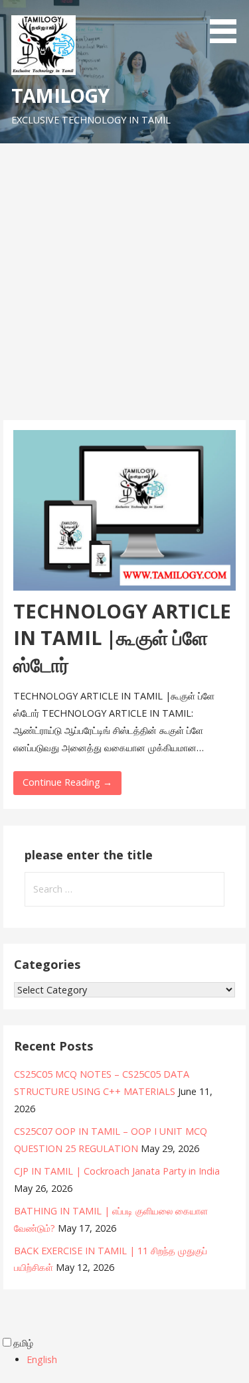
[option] (138, 1359)
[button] (228, 24)
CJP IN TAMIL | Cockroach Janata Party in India (117, 1171)
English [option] (42, 1359)
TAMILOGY (60, 95)
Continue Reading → (67, 782)
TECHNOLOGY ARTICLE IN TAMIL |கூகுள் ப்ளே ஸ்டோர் (122, 638)
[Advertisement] (124, 289)
